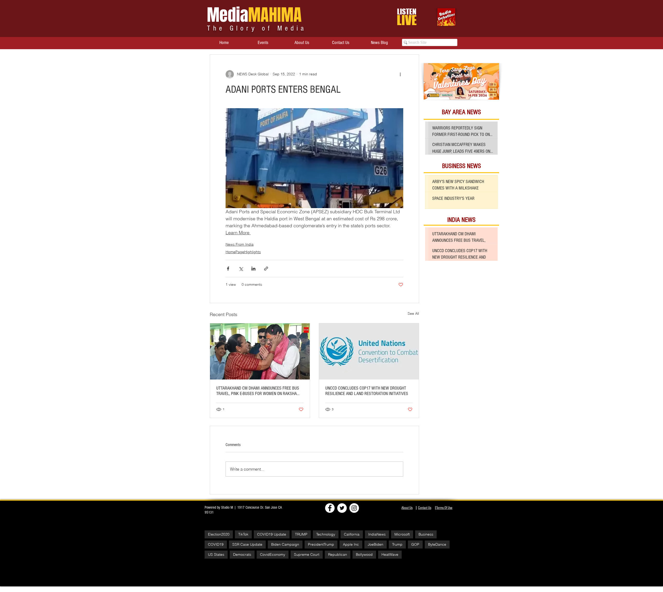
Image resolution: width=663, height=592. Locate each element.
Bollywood (364, 554)
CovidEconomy (272, 554)
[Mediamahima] (354, 508)
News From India (240, 244)
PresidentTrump (321, 544)
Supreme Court (306, 554)
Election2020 (218, 534)
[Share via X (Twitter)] (240, 268)
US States (216, 554)
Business (426, 534)
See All (413, 313)
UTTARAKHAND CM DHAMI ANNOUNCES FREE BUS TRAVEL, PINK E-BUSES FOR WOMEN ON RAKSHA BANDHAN (257, 390)
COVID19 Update (271, 534)
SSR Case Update (247, 544)
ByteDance (437, 544)
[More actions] (400, 74)
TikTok (243, 534)
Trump (397, 544)
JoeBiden (375, 544)
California (351, 534)
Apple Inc (351, 544)
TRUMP (301, 534)
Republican (337, 554)
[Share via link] (266, 268)
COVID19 (216, 544)
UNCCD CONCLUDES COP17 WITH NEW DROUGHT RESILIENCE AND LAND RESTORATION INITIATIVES (366, 390)
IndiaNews (377, 534)
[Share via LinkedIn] (253, 268)
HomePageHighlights (243, 252)
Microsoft (402, 534)
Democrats (242, 554)
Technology (325, 534)
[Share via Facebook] (228, 268)
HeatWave (389, 554)
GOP (415, 544)
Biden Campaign (285, 544)
